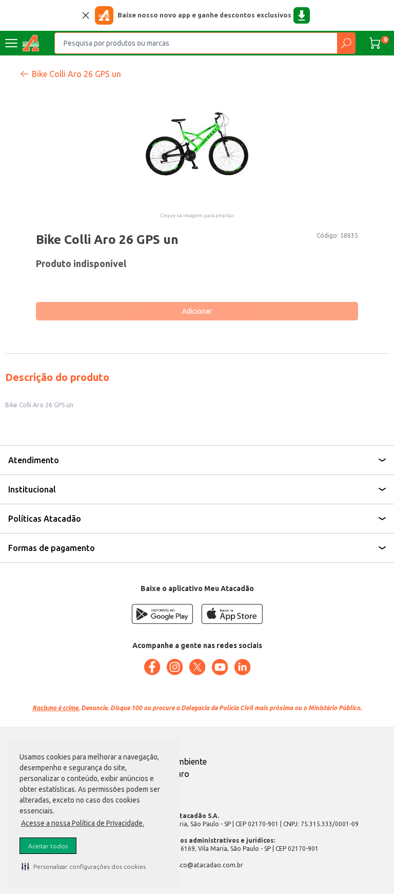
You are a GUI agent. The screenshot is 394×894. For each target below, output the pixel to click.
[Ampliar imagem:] (197, 143)
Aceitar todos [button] (48, 846)
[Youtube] (219, 667)
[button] (83, 866)
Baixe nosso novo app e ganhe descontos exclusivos (204, 14)
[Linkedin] (242, 667)
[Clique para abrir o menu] (11, 43)
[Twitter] (197, 667)
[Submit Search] (346, 43)
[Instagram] (174, 667)
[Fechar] (86, 15)
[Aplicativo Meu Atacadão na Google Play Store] (162, 614)
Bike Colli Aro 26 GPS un (76, 74)
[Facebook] (152, 667)
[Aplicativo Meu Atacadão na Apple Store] (232, 614)
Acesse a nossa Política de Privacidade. (82, 823)
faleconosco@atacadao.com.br (197, 865)
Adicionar (197, 311)
